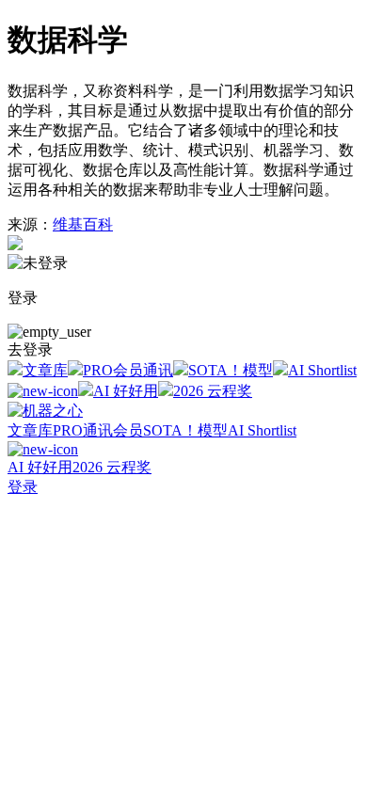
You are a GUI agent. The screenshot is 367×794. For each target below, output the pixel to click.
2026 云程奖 (212, 391)
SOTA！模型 (230, 370)
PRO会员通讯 (128, 370)
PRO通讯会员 (98, 430)
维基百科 (83, 224)
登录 (23, 487)
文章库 (45, 370)
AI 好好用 (125, 391)
